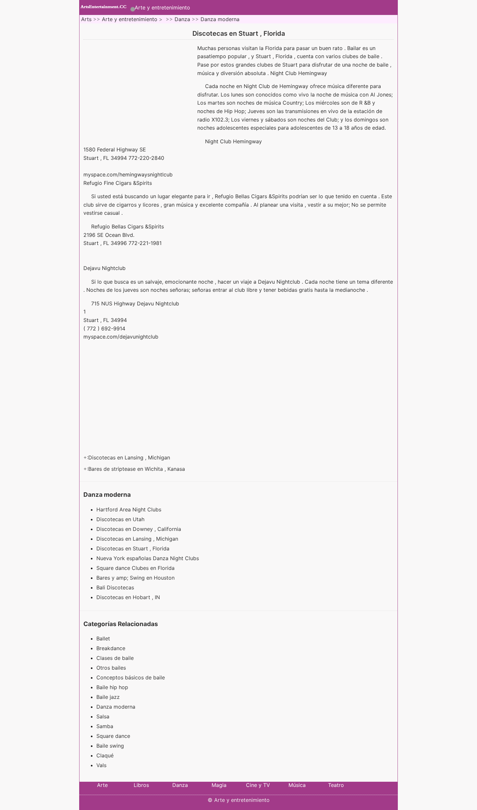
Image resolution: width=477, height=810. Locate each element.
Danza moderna (220, 19)
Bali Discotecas (116, 587)
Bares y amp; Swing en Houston (136, 577)
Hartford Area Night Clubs (129, 509)
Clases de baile (115, 658)
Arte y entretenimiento (162, 7)
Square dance (113, 736)
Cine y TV (258, 785)
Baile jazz (108, 697)
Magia (219, 785)
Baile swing (110, 745)
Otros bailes (111, 667)
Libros (141, 785)
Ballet (103, 638)
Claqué (105, 755)
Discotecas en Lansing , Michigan (130, 457)
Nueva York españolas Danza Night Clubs (148, 558)
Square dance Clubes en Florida (136, 568)
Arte (102, 785)
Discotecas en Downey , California (139, 529)
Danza (182, 19)
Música (297, 785)
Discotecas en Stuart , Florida (133, 548)
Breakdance (110, 648)
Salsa (102, 716)
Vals (101, 765)
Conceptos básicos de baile (130, 677)
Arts (86, 19)
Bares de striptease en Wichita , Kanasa (137, 469)
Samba (104, 726)
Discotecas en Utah (121, 519)
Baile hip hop (112, 687)
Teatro (336, 785)
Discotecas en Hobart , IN (129, 597)
